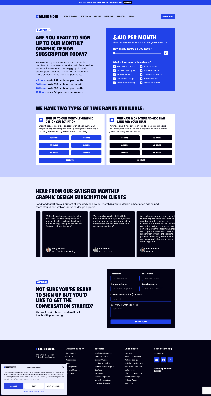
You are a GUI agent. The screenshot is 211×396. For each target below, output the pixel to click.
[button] (63, 367)
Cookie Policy (28, 391)
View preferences (55, 386)
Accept (13, 386)
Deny (34, 386)
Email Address (149, 284)
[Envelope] (156, 359)
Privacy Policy (39, 391)
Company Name (119, 284)
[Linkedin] (163, 359)
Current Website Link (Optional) (127, 294)
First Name (116, 274)
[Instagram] (170, 359)
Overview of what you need (124, 305)
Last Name (147, 274)
